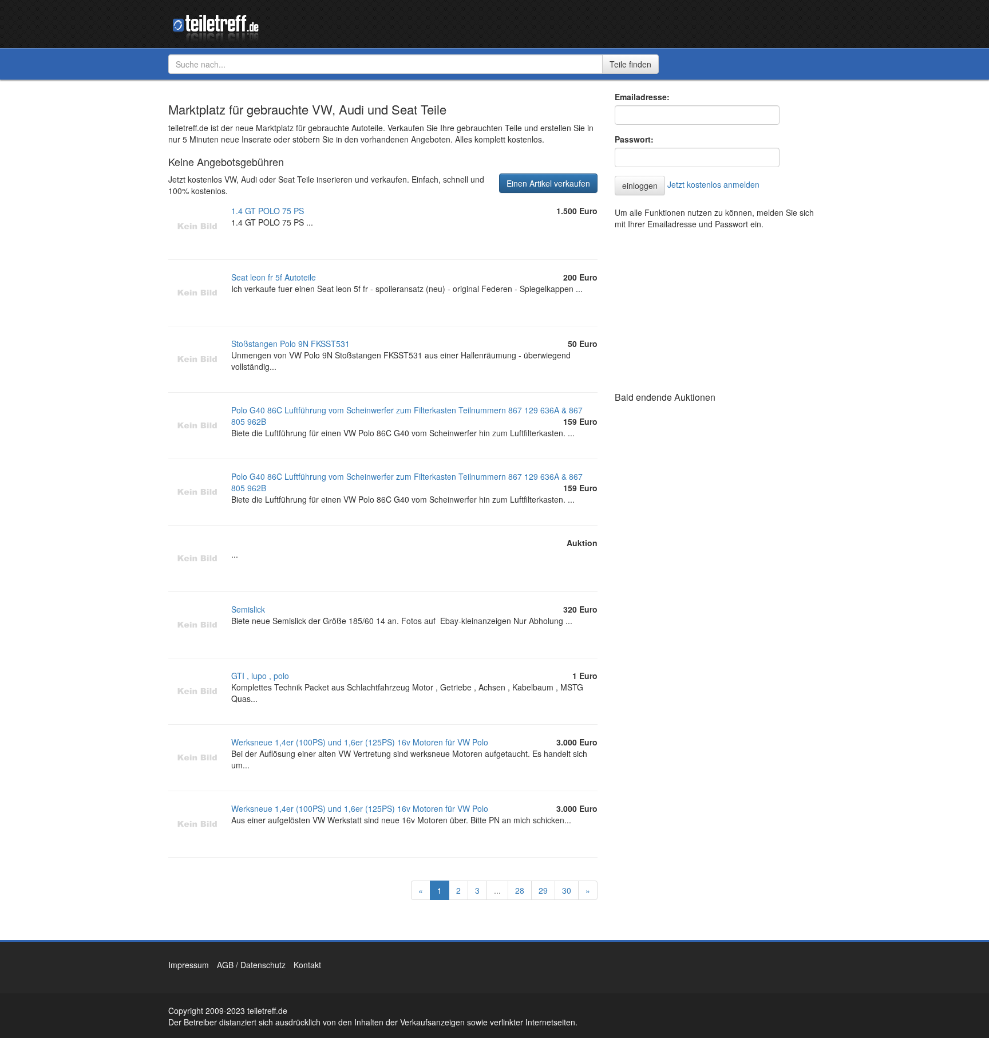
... (497, 890)
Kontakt (307, 964)
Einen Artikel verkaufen (548, 183)
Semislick (248, 609)
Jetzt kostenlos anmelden (713, 184)
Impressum (188, 964)
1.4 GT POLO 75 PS (267, 210)
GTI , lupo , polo (260, 675)
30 (566, 890)
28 (519, 890)
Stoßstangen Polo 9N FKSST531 (290, 343)
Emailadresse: (642, 96)
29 (543, 890)
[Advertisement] (700, 306)
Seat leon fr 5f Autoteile (273, 277)
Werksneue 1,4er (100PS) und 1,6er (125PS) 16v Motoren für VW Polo (359, 742)
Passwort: (634, 139)
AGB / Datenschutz (251, 964)
